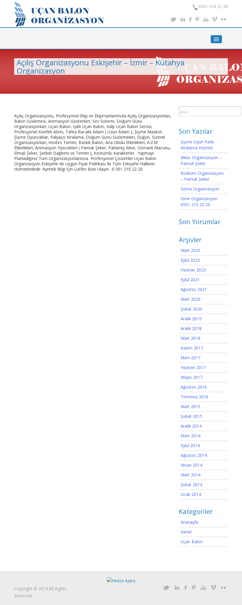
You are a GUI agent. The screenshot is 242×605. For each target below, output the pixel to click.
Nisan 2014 (191, 465)
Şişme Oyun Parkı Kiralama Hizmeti (197, 145)
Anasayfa (189, 522)
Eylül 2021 (190, 279)
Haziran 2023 (193, 270)
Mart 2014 (190, 475)
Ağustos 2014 (194, 455)
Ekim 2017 (190, 357)
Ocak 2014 (191, 494)
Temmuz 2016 (194, 396)
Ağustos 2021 (194, 289)
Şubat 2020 (191, 309)
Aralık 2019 (191, 318)
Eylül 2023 (190, 260)
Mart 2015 (190, 406)
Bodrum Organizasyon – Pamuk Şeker (202, 176)
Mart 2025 (190, 250)
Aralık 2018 (191, 328)
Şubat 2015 (191, 416)
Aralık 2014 (191, 426)
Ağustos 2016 (194, 387)
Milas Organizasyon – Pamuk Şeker (201, 160)
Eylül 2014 (190, 445)
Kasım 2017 (192, 348)
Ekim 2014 (190, 436)
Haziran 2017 (193, 367)
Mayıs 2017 (191, 377)
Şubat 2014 (191, 484)
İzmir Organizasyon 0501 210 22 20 (199, 201)
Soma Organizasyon (200, 189)
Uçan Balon (192, 541)
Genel (186, 532)
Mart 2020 (190, 299)
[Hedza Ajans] (121, 580)
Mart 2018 (190, 338)
